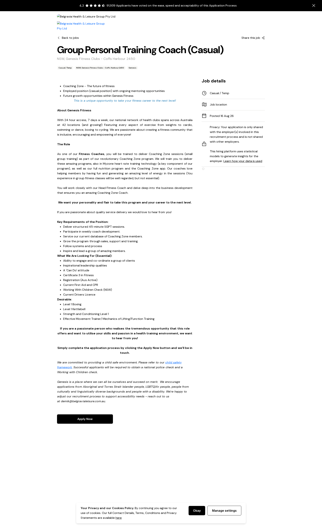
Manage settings (224, 510)
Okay (197, 510)
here (119, 518)
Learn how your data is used (242, 161)
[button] (233, 104)
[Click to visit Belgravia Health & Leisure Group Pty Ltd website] (83, 26)
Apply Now (85, 419)
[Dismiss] (314, 5)
